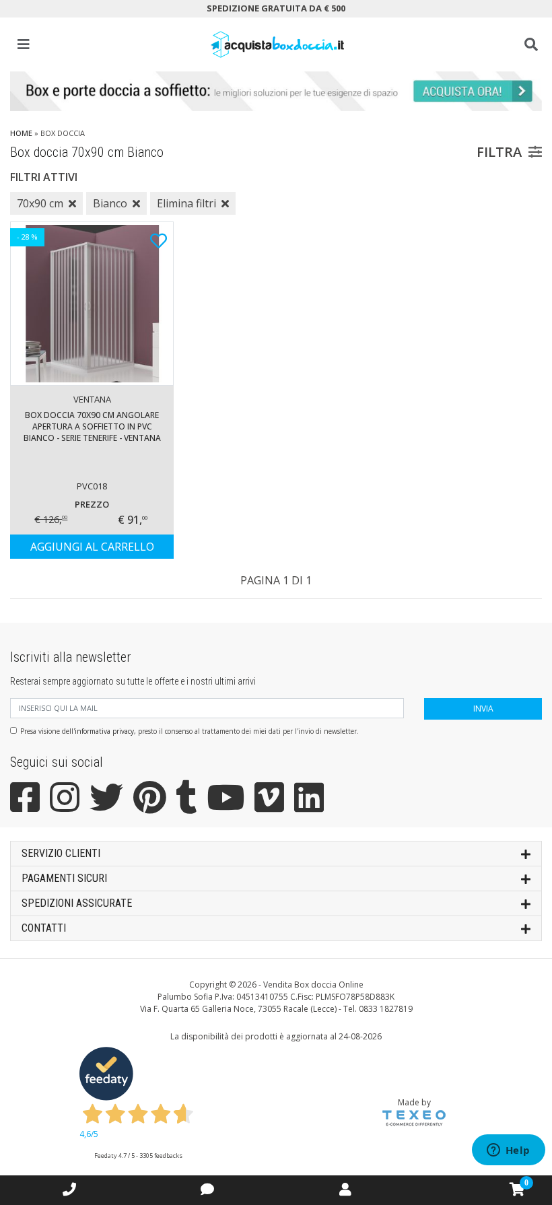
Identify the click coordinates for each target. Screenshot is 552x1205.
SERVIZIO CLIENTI (61, 853)
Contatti (44, 928)
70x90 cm (40, 203)
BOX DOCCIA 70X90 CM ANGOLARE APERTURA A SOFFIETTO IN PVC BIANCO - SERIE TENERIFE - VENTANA (92, 426)
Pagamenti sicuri (64, 878)
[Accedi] (345, 1189)
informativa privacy (104, 731)
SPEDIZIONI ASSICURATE (77, 903)
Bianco (110, 203)
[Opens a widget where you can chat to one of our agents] (508, 1151)
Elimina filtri (186, 203)
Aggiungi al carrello (92, 546)
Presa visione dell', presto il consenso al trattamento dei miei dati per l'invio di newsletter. (189, 731)
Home (21, 133)
